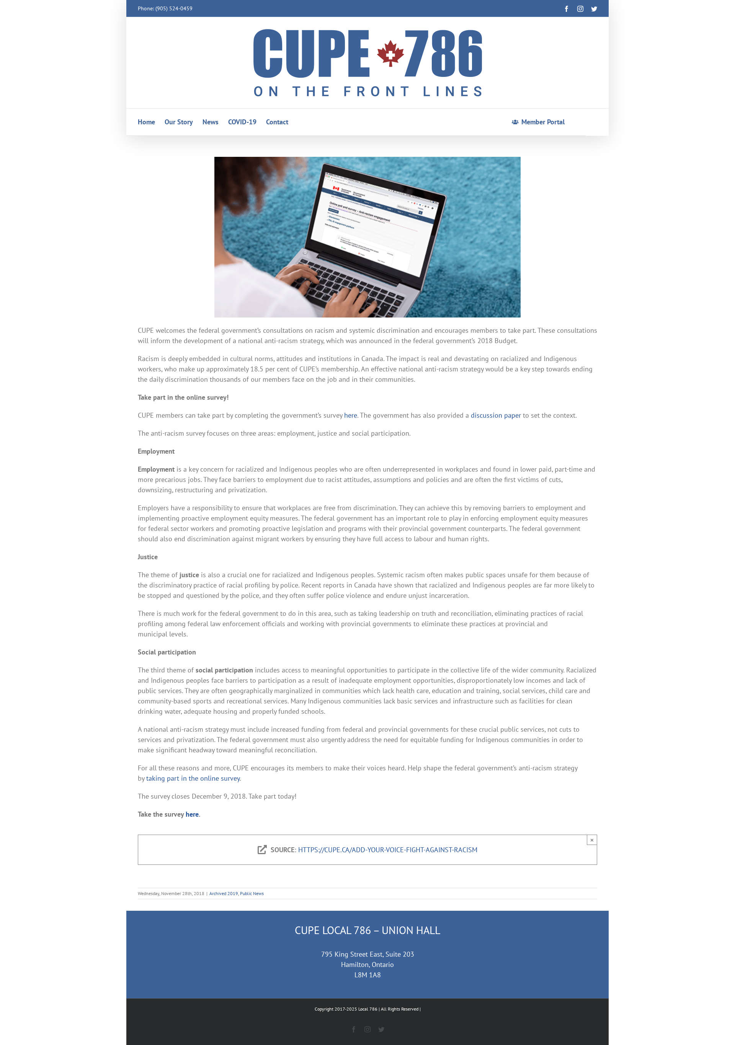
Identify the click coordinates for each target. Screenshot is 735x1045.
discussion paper (496, 415)
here (350, 415)
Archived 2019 (223, 893)
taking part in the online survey (193, 778)
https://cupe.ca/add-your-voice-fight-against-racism (387, 849)
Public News (252, 893)
